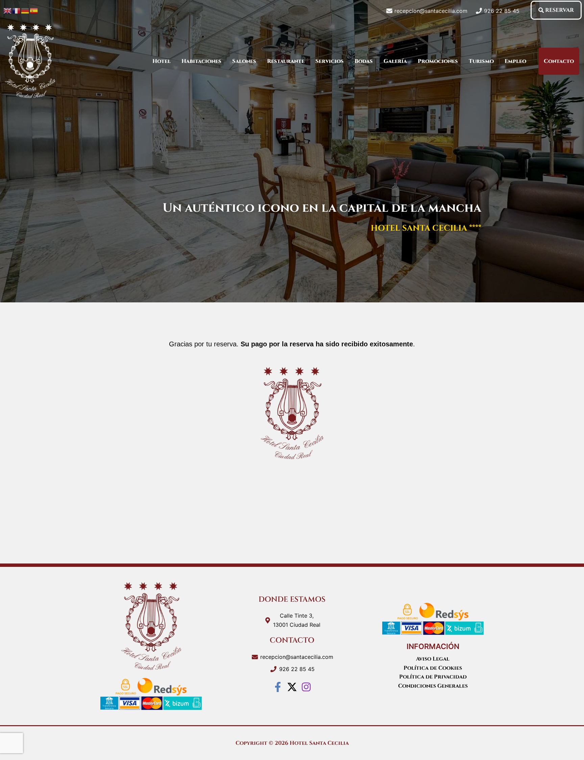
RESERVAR (559, 10)
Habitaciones (201, 61)
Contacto (559, 61)
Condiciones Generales (433, 686)
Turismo (481, 61)
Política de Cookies (433, 668)
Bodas (364, 61)
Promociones (438, 61)
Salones (244, 61)
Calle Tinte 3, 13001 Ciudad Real (296, 620)
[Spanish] (34, 10)
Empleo (515, 61)
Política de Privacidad (433, 677)
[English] (7, 10)
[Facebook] (278, 687)
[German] (25, 10)
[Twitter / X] (292, 687)
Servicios (329, 61)
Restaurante (286, 61)
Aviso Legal (432, 659)
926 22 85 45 (297, 669)
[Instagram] (306, 687)
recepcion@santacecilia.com (296, 656)
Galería (395, 61)
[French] (16, 10)
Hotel (161, 61)
